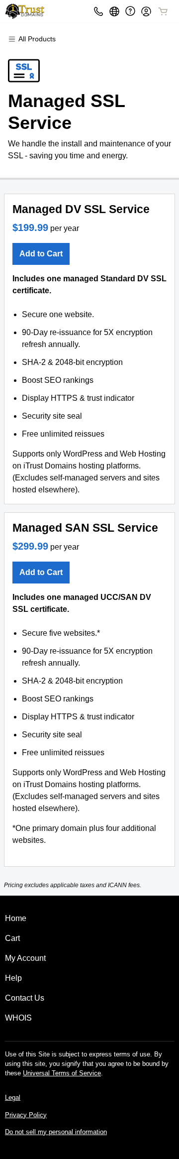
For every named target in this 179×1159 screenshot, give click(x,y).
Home (15, 918)
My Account (25, 958)
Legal (12, 1097)
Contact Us (24, 998)
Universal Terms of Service (62, 1073)
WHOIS (18, 1018)
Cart (12, 938)
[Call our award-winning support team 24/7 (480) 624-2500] (130, 11)
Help (13, 978)
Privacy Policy (26, 1115)
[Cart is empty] (163, 11)
